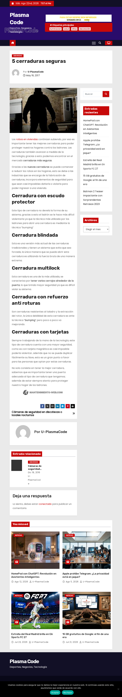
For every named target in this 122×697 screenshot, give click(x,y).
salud (66, 29)
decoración (84, 29)
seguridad (17, 56)
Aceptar (55, 692)
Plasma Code (24, 661)
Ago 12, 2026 (22, 581)
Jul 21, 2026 (72, 642)
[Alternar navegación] (93, 43)
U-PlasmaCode (36, 72)
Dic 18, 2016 (34, 472)
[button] (100, 43)
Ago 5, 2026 (72, 581)
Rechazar (67, 692)
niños (74, 29)
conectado (45, 504)
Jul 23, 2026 (21, 642)
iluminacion (55, 29)
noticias (18, 535)
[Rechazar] (118, 689)
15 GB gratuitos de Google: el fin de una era (95, 180)
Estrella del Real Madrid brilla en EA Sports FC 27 (94, 164)
